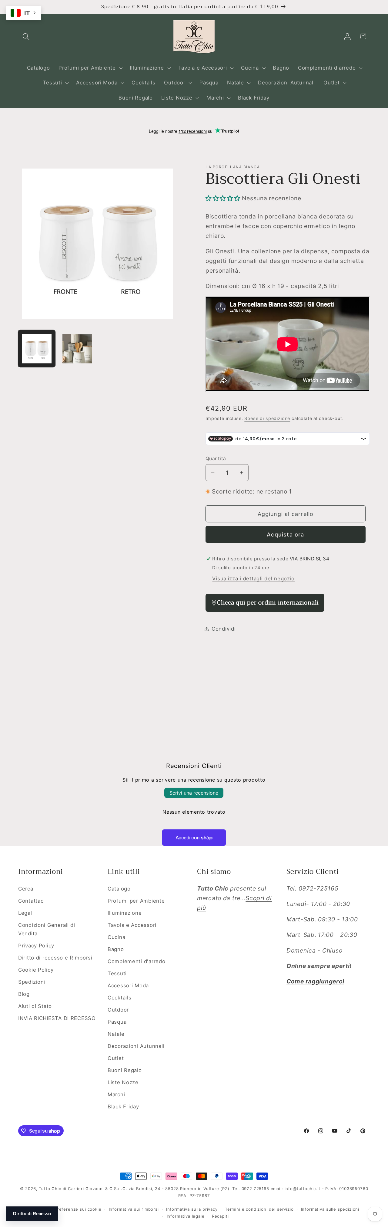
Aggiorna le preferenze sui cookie (65, 1209)
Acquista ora (285, 534)
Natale (116, 1034)
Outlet (116, 1058)
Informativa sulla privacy (192, 1209)
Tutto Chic (50, 1188)
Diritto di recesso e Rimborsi (55, 958)
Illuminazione (125, 913)
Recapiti (220, 1216)
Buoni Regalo (125, 1070)
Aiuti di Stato (35, 1006)
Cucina (116, 937)
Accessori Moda (128, 986)
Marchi (116, 1094)
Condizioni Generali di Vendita (46, 929)
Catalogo (119, 889)
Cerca (25, 889)
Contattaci (31, 901)
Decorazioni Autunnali (136, 1046)
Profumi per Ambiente (136, 901)
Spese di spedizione (267, 418)
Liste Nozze (123, 1082)
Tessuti (117, 973)
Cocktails (119, 998)
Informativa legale (186, 1216)
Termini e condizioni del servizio (259, 1209)
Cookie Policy (35, 970)
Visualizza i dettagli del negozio (253, 579)
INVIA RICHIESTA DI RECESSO (57, 1018)
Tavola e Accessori (132, 925)
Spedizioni (31, 982)
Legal (25, 913)
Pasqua (117, 1022)
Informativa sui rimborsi (134, 1209)
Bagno (116, 949)
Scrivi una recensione (193, 793)
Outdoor (118, 1010)
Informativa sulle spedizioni (330, 1209)
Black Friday (123, 1107)
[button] (26, 36)
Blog (24, 994)
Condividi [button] (224, 629)
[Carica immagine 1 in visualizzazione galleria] (36, 348)
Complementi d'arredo (136, 961)
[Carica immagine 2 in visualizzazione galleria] (77, 348)
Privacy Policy (36, 946)
